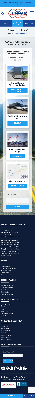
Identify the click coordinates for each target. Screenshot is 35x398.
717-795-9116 (18, 23)
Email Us (4, 307)
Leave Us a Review (7, 314)
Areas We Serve (6, 270)
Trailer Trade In (6, 335)
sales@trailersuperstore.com (10, 237)
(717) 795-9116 (6, 235)
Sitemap (12, 377)
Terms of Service (6, 275)
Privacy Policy (20, 377)
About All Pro (5, 266)
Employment (5, 273)
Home (9, 33)
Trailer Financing (6, 290)
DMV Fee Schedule (7, 294)
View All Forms (6, 339)
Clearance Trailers (7, 288)
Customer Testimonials (8, 268)
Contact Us (29, 23)
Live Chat (4, 316)
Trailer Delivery (5, 292)
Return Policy (5, 311)
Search (17, 207)
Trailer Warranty (6, 337)
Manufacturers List (7, 285)
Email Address (8, 352)
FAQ (2, 309)
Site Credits (5, 377)
